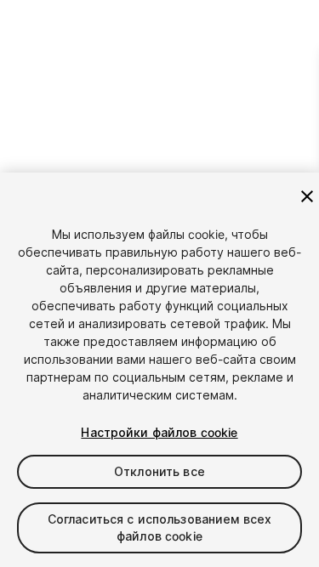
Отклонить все (159, 471)
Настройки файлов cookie (159, 432)
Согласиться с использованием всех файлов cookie (160, 527)
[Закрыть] (307, 196)
